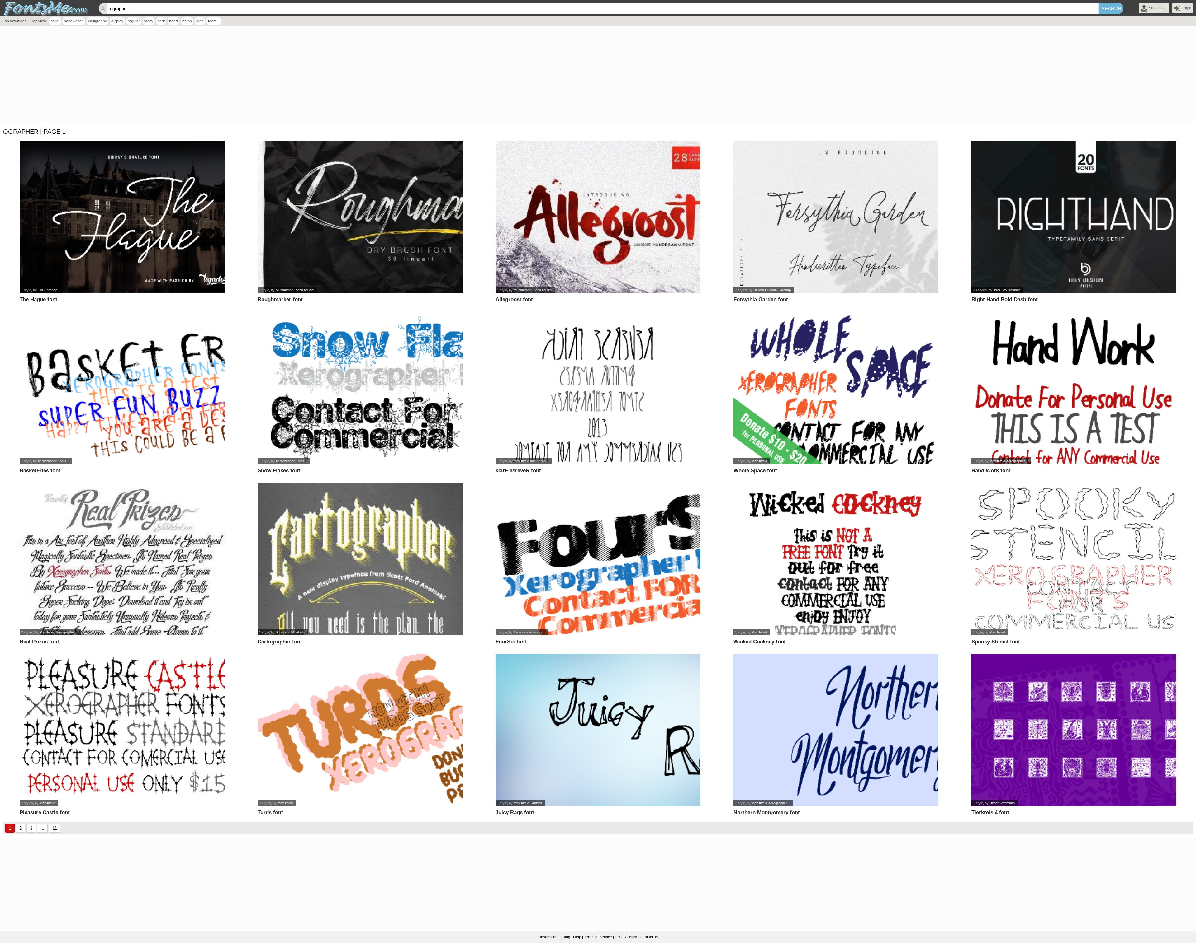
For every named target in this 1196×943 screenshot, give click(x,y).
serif (161, 21)
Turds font (270, 812)
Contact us (649, 937)
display (117, 21)
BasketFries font (40, 471)
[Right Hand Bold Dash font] (1073, 217)
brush (187, 21)
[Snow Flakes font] (360, 388)
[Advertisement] (187, 75)
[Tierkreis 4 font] (1073, 730)
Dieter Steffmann (1002, 803)
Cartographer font (280, 642)
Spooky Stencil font (995, 642)
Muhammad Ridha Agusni (295, 290)
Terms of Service (598, 937)
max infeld (285, 803)
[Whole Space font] (835, 388)
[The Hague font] (122, 217)
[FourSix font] (598, 559)
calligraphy (97, 21)
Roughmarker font (280, 299)
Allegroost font (514, 299)
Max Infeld (759, 461)
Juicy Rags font (515, 812)
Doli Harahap (47, 290)
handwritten (74, 21)
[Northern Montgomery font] (835, 730)
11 (54, 828)
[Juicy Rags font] (598, 730)
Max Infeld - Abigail (528, 803)
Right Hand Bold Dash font (1004, 299)
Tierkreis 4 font (990, 812)
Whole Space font (755, 471)
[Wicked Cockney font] (835, 559)
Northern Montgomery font (766, 812)
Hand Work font (990, 471)
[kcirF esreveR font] (598, 388)
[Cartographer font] (360, 559)
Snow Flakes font (279, 471)
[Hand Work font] (1073, 388)
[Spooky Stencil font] (1073, 559)
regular (134, 21)
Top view (38, 21)
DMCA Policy (626, 937)
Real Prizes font (39, 642)
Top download (15, 21)
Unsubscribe (549, 937)
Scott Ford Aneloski (290, 632)
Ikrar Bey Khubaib (1006, 290)
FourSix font (511, 642)
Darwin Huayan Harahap (772, 290)
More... (214, 21)
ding (200, 21)
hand (173, 21)
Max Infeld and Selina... (531, 461)
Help (577, 937)
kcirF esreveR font (518, 471)
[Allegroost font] (598, 217)
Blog (566, 937)
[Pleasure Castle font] (122, 730)
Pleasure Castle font (45, 812)
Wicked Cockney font (759, 642)
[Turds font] (360, 730)
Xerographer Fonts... (53, 461)
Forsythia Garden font (760, 299)
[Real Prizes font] (122, 559)
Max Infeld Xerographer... (1009, 461)
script (54, 21)
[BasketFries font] (122, 388)
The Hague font (38, 299)
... (42, 828)
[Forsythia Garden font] (835, 217)
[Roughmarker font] (360, 217)
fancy (148, 21)
